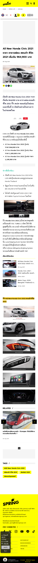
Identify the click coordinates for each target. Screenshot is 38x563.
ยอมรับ (5, 547)
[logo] (7, 3)
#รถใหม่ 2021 (25, 472)
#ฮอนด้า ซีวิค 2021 (10, 472)
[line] (11, 86)
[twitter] (9, 86)
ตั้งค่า (5, 551)
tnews (22, 549)
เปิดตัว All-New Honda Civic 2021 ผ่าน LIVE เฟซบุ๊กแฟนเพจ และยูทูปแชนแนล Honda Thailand (19, 178)
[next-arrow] (34, 422)
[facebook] (6, 86)
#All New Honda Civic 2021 (14, 468)
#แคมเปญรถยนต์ (10, 476)
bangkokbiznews (25, 543)
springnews (23, 546)
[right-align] (30, 3)
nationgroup (24, 540)
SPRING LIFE (12, 9)
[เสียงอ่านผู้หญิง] (17, 15)
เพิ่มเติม (6, 543)
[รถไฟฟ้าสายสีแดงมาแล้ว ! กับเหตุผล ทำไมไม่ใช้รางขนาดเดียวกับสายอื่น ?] (19, 420)
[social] (16, 531)
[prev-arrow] (3, 422)
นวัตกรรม (20, 9)
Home (4, 9)
